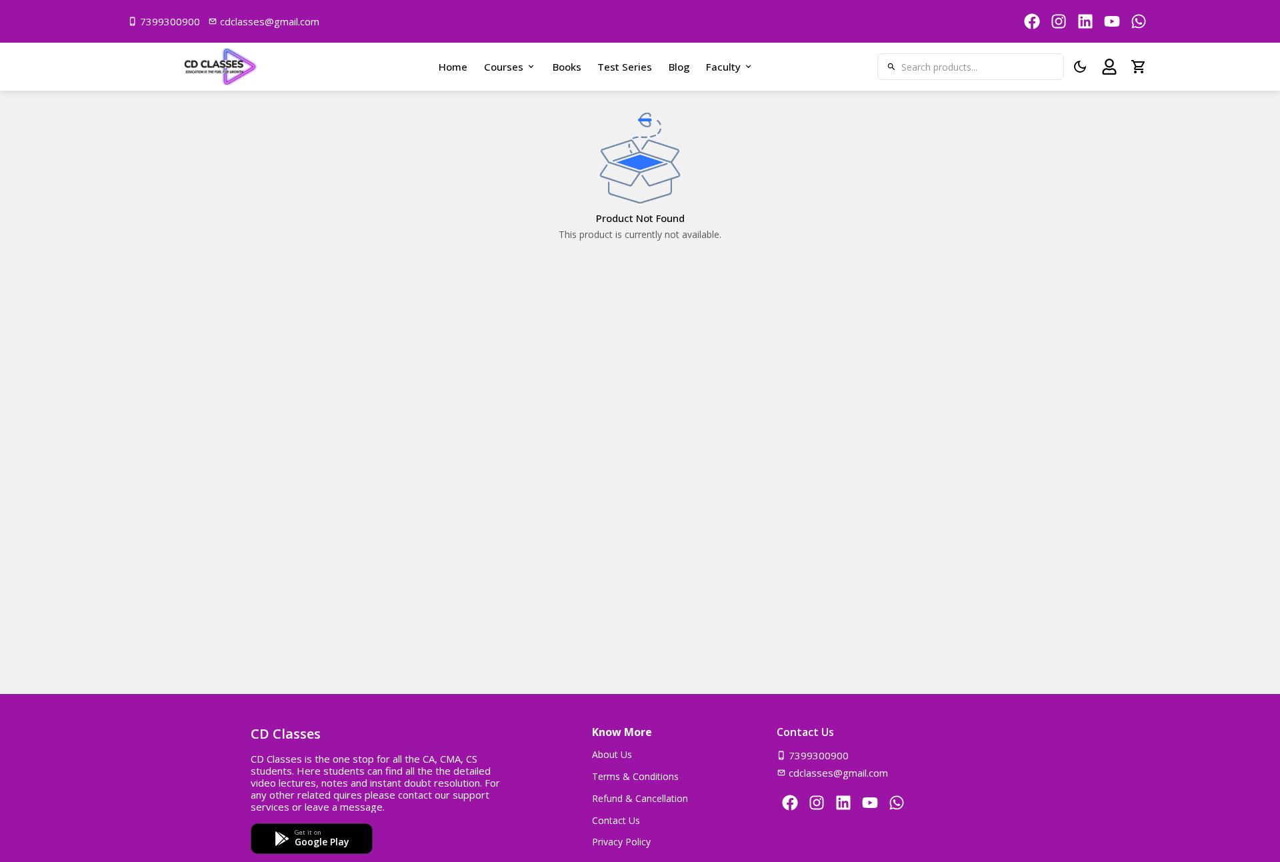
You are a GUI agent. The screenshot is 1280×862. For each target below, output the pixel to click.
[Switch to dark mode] (1080, 66)
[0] (1138, 66)
